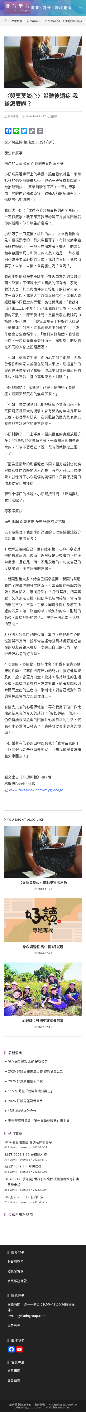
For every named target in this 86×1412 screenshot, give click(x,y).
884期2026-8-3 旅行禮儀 (23, 1167)
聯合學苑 (13, 116)
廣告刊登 (14, 1325)
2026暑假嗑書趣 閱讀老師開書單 (28, 1142)
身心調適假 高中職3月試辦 (43, 946)
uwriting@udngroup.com (27, 1316)
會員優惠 (14, 1380)
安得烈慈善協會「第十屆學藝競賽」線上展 (39, 1120)
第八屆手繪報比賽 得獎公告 (28, 1061)
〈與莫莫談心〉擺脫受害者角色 (43, 882)
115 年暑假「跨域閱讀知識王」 (31, 1091)
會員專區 (14, 1371)
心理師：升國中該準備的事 (43, 1020)
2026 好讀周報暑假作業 (25, 1081)
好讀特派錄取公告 (22, 1111)
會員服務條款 (17, 1281)
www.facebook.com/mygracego (36, 790)
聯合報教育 (16, 1261)
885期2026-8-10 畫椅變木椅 (25, 1154)
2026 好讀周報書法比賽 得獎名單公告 (35, 1071)
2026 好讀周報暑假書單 (25, 1101)
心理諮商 (52, 116)
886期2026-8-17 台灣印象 (24, 1197)
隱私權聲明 (16, 1271)
